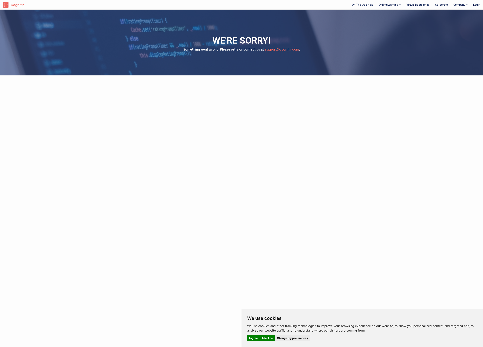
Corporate (441, 4)
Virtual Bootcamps (417, 4)
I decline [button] (267, 338)
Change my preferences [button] (292, 338)
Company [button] (459, 4)
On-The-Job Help (362, 4)
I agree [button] (253, 338)
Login (476, 4)
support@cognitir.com (282, 49)
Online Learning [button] (389, 4)
